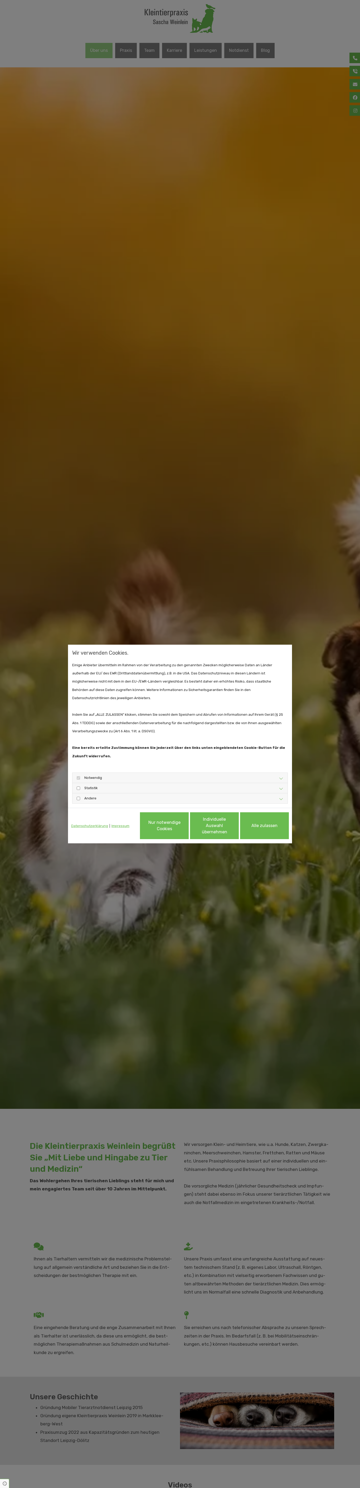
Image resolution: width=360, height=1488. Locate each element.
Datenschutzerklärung (89, 826)
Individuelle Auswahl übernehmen (214, 825)
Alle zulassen (264, 825)
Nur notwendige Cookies (164, 825)
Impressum (120, 826)
